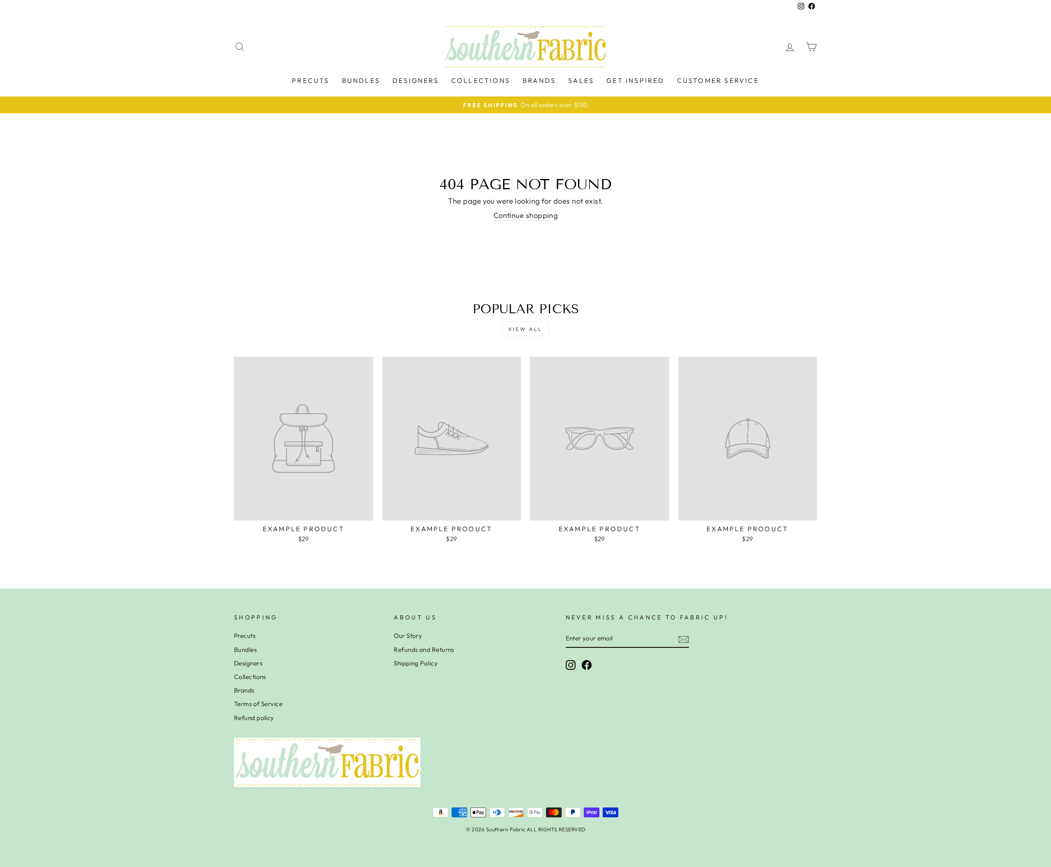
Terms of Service (258, 704)
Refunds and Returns (424, 650)
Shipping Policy (416, 663)
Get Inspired (635, 80)
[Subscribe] (683, 639)
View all (525, 329)
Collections (480, 80)
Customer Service (718, 80)
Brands (539, 80)
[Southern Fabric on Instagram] (571, 665)
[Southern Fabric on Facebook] (587, 665)
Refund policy (254, 718)
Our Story (408, 636)
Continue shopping (525, 215)
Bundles (361, 80)
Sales (581, 80)
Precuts (310, 80)
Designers (415, 80)
